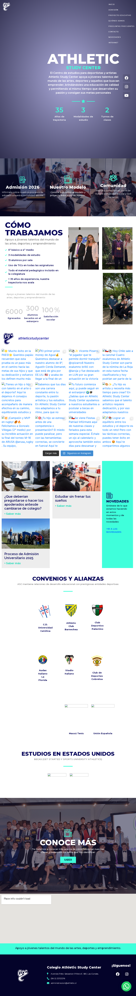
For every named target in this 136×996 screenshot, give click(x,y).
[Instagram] (126, 86)
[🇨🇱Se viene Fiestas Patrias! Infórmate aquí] (85, 432)
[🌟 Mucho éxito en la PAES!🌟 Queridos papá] (18, 365)
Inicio (111, 4)
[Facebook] (126, 78)
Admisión (113, 10)
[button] (126, 986)
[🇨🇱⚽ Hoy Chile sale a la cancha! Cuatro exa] (118, 365)
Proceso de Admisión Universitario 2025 (21, 556)
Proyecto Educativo (119, 15)
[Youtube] (126, 95)
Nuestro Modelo (68, 187)
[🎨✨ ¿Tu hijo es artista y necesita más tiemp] (118, 398)
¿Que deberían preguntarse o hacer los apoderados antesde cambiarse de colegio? (23, 502)
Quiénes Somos (116, 21)
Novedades (114, 37)
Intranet (113, 43)
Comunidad (113, 185)
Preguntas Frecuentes (121, 26)
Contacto (113, 32)
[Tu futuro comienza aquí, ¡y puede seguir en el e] (85, 398)
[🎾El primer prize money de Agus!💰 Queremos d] (51, 365)
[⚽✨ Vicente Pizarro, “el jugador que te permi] (85, 365)
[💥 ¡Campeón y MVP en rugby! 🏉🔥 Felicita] (18, 432)
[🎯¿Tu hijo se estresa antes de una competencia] (51, 432)
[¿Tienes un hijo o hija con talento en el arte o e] (18, 398)
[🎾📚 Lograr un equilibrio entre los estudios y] (118, 432)
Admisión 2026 (22, 187)
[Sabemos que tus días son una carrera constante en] (51, 398)
